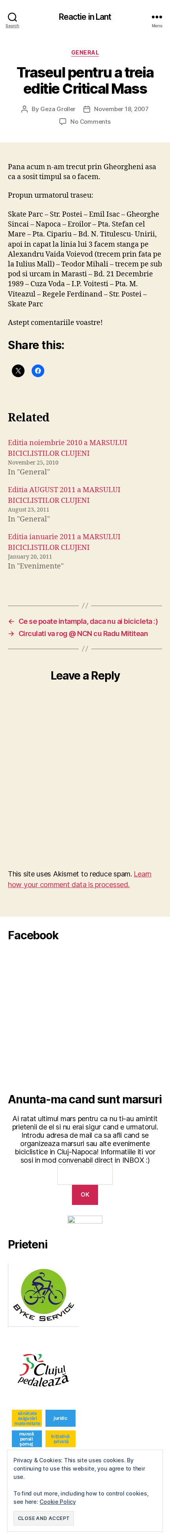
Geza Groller (58, 109)
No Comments (90, 121)
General (85, 52)
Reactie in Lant (85, 17)
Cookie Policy (58, 1501)
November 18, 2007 (121, 109)
